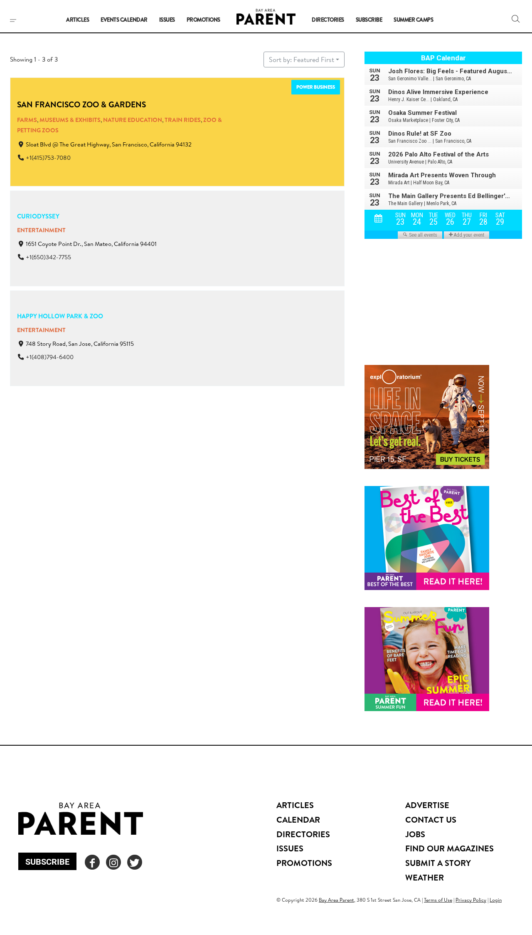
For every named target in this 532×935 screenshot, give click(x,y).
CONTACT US (430, 819)
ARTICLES (295, 805)
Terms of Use (438, 899)
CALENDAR (298, 819)
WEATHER (424, 877)
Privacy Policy (471, 899)
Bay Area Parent (336, 899)
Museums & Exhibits (70, 120)
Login (496, 899)
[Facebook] (92, 862)
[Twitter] (134, 862)
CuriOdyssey (38, 216)
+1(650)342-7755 (48, 257)
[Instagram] (113, 862)
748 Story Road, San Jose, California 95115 (80, 344)
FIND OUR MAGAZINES (449, 848)
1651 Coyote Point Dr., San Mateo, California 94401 (91, 244)
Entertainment (41, 230)
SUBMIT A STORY (438, 862)
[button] (516, 18)
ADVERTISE (427, 805)
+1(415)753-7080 (48, 158)
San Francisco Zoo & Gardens (81, 104)
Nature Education (132, 120)
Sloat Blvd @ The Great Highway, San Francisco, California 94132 (109, 144)
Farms (27, 120)
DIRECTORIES (303, 834)
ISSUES (289, 848)
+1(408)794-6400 (50, 357)
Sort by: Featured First (301, 59)
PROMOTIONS (304, 862)
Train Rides (183, 120)
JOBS (415, 834)
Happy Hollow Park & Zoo (60, 316)
